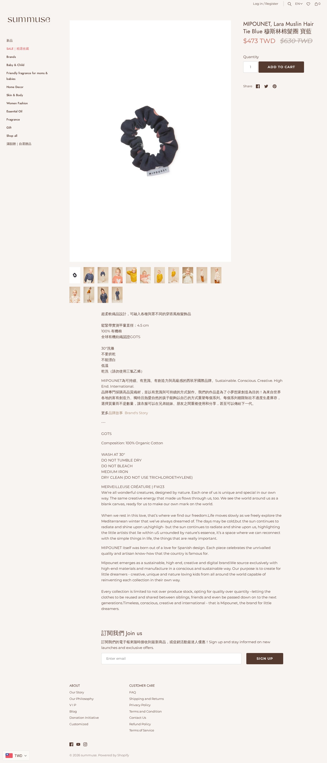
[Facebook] (71, 745)
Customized (78, 724)
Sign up (265, 658)
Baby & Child (15, 65)
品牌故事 (115, 413)
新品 (9, 40)
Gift (8, 127)
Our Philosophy (81, 699)
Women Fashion (17, 103)
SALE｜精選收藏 (17, 48)
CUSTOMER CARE (142, 686)
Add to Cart (281, 67)
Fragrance (13, 119)
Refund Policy (140, 724)
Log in (258, 3)
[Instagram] (85, 745)
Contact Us (137, 717)
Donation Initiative (84, 717)
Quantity (251, 57)
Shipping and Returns (146, 699)
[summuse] (28, 20)
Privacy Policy (140, 705)
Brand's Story (136, 413)
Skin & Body (14, 95)
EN (297, 3)
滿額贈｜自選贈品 (18, 144)
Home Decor (14, 87)
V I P (72, 705)
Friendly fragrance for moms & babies (27, 76)
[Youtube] (78, 745)
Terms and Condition (145, 711)
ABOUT (74, 686)
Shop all (11, 135)
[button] (221, 141)
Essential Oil (14, 111)
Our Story (76, 692)
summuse (89, 755)
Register (271, 3)
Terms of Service (141, 730)
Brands (11, 57)
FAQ (132, 692)
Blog (73, 711)
